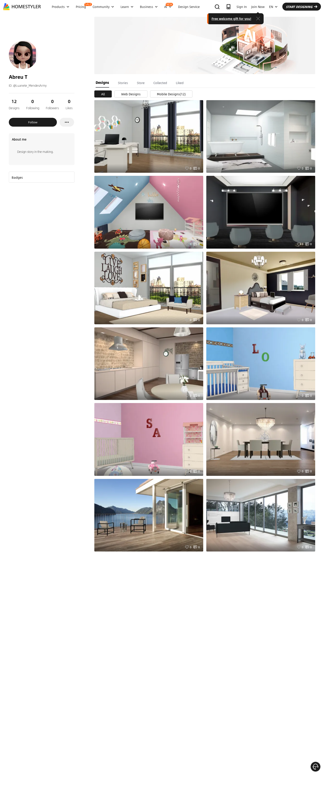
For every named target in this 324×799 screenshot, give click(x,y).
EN (271, 6)
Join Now (258, 6)
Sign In (241, 6)
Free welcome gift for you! (231, 18)
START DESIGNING (299, 6)
